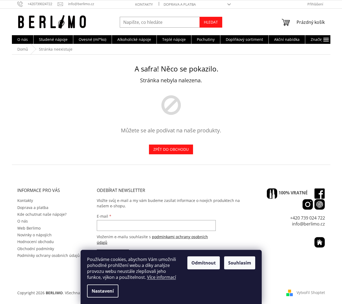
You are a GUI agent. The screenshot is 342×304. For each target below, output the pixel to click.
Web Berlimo (29, 228)
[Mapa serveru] (319, 204)
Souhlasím (239, 263)
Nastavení (103, 291)
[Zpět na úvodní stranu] (319, 242)
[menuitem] (22, 39)
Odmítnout (203, 263)
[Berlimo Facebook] (319, 193)
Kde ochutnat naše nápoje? (42, 214)
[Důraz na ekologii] (272, 193)
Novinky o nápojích (34, 234)
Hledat (211, 22)
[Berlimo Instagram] (307, 204)
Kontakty (144, 4)
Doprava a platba (180, 4)
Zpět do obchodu (171, 149)
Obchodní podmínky (35, 248)
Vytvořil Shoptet (311, 292)
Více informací (161, 277)
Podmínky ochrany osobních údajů (48, 255)
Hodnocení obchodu (35, 241)
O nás (22, 221)
